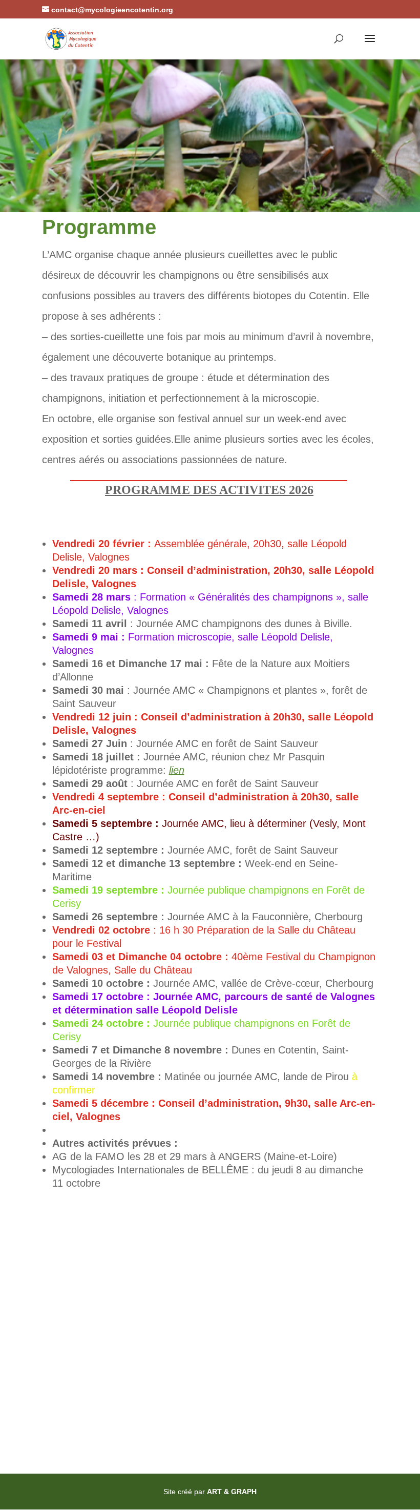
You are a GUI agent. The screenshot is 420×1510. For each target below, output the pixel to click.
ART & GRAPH (232, 1491)
